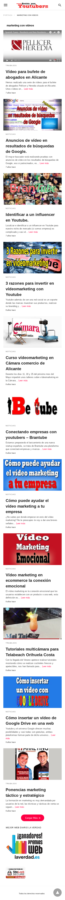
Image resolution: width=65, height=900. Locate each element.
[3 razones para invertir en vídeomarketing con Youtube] (32, 257)
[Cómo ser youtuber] (32, 5)
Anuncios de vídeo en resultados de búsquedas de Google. (30, 146)
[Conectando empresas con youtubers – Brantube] (32, 406)
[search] (60, 5)
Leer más (28, 89)
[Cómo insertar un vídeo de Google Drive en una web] (32, 692)
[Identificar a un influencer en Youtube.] (32, 189)
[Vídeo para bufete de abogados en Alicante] (32, 46)
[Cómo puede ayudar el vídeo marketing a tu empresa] (32, 475)
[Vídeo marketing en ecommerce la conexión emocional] (32, 549)
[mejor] (25, 858)
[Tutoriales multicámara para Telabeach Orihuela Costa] (32, 623)
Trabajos (11, 65)
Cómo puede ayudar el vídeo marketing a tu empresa (27, 506)
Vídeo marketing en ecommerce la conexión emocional (28, 580)
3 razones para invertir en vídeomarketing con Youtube (30, 289)
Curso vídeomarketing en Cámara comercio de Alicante (30, 363)
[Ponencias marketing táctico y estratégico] (32, 764)
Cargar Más (31, 818)
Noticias (11, 134)
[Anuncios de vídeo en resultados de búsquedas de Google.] (32, 114)
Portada (7, 15)
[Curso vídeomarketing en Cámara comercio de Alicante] (32, 332)
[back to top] (57, 892)
